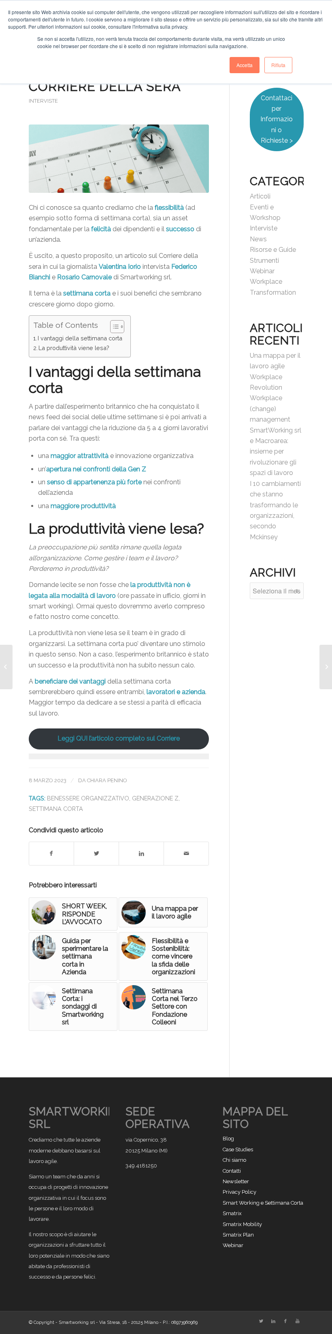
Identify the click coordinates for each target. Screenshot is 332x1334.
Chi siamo (234, 1160)
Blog (228, 1139)
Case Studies (238, 1149)
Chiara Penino (107, 780)
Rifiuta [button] (278, 64)
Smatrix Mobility (242, 1224)
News (258, 239)
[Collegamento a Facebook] (285, 1321)
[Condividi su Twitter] (96, 853)
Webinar (262, 271)
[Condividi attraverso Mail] (186, 853)
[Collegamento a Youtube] (298, 1321)
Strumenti (264, 260)
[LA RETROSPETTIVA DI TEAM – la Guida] (325, 667)
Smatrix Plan (238, 1235)
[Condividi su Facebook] (51, 853)
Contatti (232, 1171)
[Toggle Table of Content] (113, 327)
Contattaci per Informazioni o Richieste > (276, 119)
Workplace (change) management (270, 408)
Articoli (260, 196)
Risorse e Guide (273, 249)
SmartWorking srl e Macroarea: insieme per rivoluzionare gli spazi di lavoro (275, 451)
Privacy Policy (239, 1192)
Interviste (43, 101)
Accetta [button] (244, 64)
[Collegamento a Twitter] (261, 1321)
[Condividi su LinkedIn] (141, 853)
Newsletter (236, 1181)
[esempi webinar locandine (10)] (119, 159)
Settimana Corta (56, 808)
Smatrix (232, 1213)
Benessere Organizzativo (88, 798)
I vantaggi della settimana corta (80, 338)
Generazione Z (155, 798)
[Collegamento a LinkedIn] (273, 1321)
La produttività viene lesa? (73, 347)
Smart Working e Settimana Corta (263, 1203)
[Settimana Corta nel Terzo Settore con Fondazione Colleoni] (6, 667)
